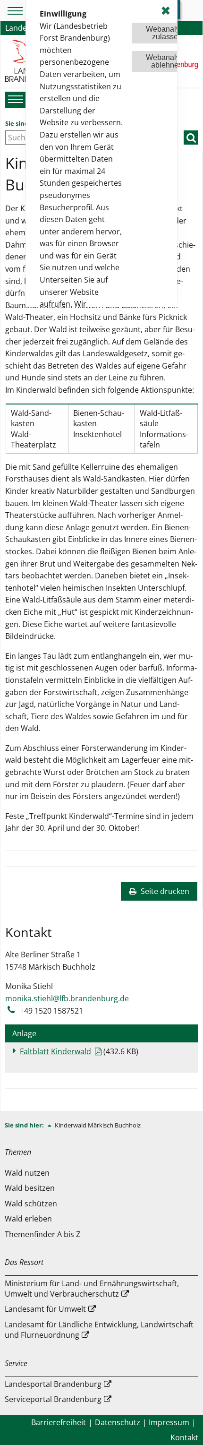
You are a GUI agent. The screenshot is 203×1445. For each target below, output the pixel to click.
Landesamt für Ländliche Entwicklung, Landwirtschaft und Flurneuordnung (99, 1329)
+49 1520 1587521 (51, 1011)
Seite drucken (164, 891)
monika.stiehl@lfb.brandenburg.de (67, 998)
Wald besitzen (30, 1188)
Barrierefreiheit (58, 1422)
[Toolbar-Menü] (14, 11)
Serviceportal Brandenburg (53, 1399)
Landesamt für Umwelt (45, 1309)
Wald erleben (28, 1218)
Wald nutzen (27, 1173)
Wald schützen (31, 1203)
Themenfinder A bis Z (42, 1234)
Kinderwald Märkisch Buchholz (98, 1125)
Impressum (169, 1422)
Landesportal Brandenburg (53, 1384)
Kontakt (184, 1437)
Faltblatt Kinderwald (55, 1051)
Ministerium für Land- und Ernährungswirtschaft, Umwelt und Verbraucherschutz (92, 1288)
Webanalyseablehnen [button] (167, 61)
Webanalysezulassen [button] (167, 33)
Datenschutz (117, 1422)
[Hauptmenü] (14, 99)
